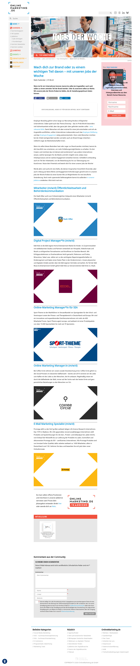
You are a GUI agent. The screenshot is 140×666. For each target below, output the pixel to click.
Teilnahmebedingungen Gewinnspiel (116, 652)
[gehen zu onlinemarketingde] (115, 13)
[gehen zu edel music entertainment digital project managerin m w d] (65, 286)
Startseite (37, 59)
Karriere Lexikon (17, 47)
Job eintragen (17, 39)
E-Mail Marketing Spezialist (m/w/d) (54, 423)
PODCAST (16, 66)
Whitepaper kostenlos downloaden (80, 638)
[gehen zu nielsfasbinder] (124, 74)
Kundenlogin (17, 41)
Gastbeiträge (107, 636)
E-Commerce (38, 641)
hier (60, 503)
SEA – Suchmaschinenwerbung (44, 638)
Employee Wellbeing (90, 132)
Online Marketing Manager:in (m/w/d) (55, 365)
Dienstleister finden (75, 644)
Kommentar (39, 572)
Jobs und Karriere (48, 59)
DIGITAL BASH (18, 62)
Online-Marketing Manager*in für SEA (56, 307)
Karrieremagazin (17, 31)
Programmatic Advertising (43, 644)
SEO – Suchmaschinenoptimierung (46, 636)
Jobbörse (15, 36)
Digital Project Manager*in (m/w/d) (54, 240)
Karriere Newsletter (18, 44)
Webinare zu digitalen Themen (79, 641)
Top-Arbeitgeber (62, 59)
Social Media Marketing (42, 633)
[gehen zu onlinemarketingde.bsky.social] (127, 13)
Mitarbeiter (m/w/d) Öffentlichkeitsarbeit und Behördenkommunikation (60, 189)
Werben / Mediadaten (110, 633)
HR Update (15, 34)
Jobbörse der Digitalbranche (78, 647)
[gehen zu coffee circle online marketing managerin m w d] (65, 402)
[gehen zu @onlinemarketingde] (119, 13)
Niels (54, 506)
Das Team (106, 638)
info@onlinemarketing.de (77, 605)
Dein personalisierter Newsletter (80, 636)
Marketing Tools (39, 647)
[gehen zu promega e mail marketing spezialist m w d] (65, 469)
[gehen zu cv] (124, 78)
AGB (104, 649)
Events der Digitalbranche (78, 649)
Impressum (107, 644)
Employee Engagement (48, 135)
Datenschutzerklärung (67, 611)
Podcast (71, 652)
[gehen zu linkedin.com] (123, 13)
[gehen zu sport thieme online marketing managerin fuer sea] (65, 344)
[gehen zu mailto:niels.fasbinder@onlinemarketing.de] (124, 71)
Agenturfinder (73, 633)
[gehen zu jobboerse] (81, 502)
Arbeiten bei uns (108, 641)
